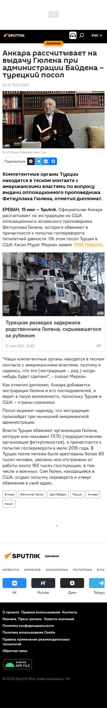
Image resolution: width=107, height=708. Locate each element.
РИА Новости (88, 244)
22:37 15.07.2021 (15, 85)
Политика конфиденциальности (28, 625)
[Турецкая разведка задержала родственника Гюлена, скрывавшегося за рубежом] (53, 284)
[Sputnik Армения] (14, 37)
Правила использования (40, 612)
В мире (9, 494)
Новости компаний (59, 619)
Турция (77, 494)
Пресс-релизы (30, 619)
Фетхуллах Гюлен (32, 494)
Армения (32, 569)
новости (10, 569)
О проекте (10, 612)
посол (9, 504)
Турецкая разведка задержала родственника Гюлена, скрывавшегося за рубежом (53, 329)
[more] (99, 345)
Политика (82, 569)
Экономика (57, 569)
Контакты (69, 612)
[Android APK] (18, 664)
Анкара (93, 494)
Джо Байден (58, 494)
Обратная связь (14, 651)
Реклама (9, 619)
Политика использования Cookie (28, 632)
